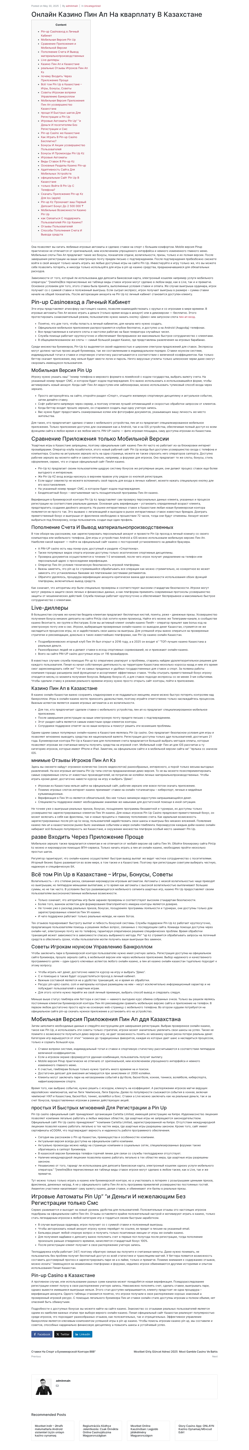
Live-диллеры (50, 60)
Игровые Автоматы (54, 157)
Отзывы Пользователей (57, 226)
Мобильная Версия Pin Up (58, 39)
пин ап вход (187, 316)
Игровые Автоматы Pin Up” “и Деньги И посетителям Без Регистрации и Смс (61, 125)
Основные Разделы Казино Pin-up (63, 165)
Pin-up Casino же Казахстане (60, 133)
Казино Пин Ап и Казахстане (60, 64)
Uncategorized (92, 5)
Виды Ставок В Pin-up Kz (58, 161)
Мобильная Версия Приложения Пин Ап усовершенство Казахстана (62, 104)
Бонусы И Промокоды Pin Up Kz (62, 153)
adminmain (72, 5)
